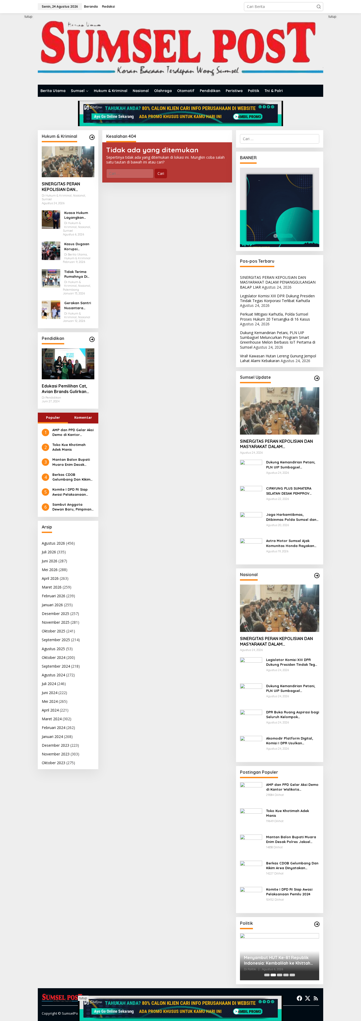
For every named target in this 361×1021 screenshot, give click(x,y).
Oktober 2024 (53, 657)
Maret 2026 (52, 587)
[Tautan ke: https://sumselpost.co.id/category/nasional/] (317, 575)
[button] (318, 6)
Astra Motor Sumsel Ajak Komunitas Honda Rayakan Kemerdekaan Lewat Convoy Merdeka (291, 543)
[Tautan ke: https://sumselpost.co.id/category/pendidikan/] (92, 339)
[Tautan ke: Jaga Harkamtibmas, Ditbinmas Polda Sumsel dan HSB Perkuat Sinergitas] (251, 522)
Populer (53, 417)
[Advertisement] (18, 93)
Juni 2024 (49, 692)
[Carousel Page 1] (267, 975)
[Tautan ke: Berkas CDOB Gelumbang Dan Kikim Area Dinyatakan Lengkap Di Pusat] (251, 871)
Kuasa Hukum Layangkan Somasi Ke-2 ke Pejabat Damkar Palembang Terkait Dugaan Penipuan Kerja (78, 215)
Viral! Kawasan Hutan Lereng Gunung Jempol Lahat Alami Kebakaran (278, 358)
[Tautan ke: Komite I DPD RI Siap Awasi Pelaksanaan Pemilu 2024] (251, 897)
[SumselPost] (180, 49)
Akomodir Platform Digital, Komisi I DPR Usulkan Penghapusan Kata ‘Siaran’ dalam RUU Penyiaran (290, 740)
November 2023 (56, 753)
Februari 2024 (53, 727)
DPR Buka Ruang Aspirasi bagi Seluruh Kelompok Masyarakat (292, 714)
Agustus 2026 (53, 543)
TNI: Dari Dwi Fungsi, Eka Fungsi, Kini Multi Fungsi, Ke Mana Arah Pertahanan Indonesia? (276, 960)
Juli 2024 (49, 683)
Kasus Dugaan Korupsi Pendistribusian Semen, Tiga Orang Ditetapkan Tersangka (77, 246)
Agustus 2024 (53, 674)
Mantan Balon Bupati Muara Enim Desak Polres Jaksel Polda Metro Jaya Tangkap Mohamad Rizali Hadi (71, 462)
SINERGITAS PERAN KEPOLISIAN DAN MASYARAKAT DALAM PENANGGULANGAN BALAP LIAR (63, 186)
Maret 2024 (52, 718)
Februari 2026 (53, 595)
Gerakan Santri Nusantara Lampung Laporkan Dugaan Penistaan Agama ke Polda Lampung (78, 305)
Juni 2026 (49, 560)
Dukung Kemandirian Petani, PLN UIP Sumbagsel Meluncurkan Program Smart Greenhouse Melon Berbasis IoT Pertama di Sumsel (277, 340)
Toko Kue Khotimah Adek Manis (69, 447)
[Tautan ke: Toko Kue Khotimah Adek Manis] (251, 818)
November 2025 (56, 622)
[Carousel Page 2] (273, 975)
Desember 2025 (55, 613)
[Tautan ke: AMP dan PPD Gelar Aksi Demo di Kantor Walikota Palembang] (251, 792)
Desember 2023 (55, 745)
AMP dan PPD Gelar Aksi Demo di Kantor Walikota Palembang (73, 432)
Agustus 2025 (53, 648)
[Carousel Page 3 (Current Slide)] (279, 975)
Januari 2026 (52, 604)
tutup (29, 16)
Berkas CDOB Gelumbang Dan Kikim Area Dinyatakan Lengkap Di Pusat (71, 477)
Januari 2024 (52, 736)
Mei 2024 (50, 701)
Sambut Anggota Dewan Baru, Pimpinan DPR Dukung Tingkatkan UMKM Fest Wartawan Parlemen (73, 507)
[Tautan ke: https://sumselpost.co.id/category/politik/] (317, 924)
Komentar (83, 417)
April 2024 (50, 710)
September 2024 (56, 666)
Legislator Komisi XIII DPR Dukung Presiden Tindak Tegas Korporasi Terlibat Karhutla (277, 298)
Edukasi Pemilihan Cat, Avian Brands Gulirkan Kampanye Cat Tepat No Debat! (66, 388)
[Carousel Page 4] (286, 975)
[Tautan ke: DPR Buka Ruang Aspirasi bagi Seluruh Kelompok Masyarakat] (251, 720)
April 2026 (50, 578)
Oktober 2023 (53, 762)
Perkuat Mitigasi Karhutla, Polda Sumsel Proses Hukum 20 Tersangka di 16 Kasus (275, 316)
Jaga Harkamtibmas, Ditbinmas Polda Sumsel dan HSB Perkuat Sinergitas (291, 517)
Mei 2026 (50, 569)
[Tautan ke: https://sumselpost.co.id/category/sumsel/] (317, 378)
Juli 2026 (49, 551)
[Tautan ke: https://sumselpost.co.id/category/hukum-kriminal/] (92, 137)
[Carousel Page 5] (292, 975)
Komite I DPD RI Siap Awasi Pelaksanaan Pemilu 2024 (70, 491)
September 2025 (56, 639)
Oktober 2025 (53, 630)
